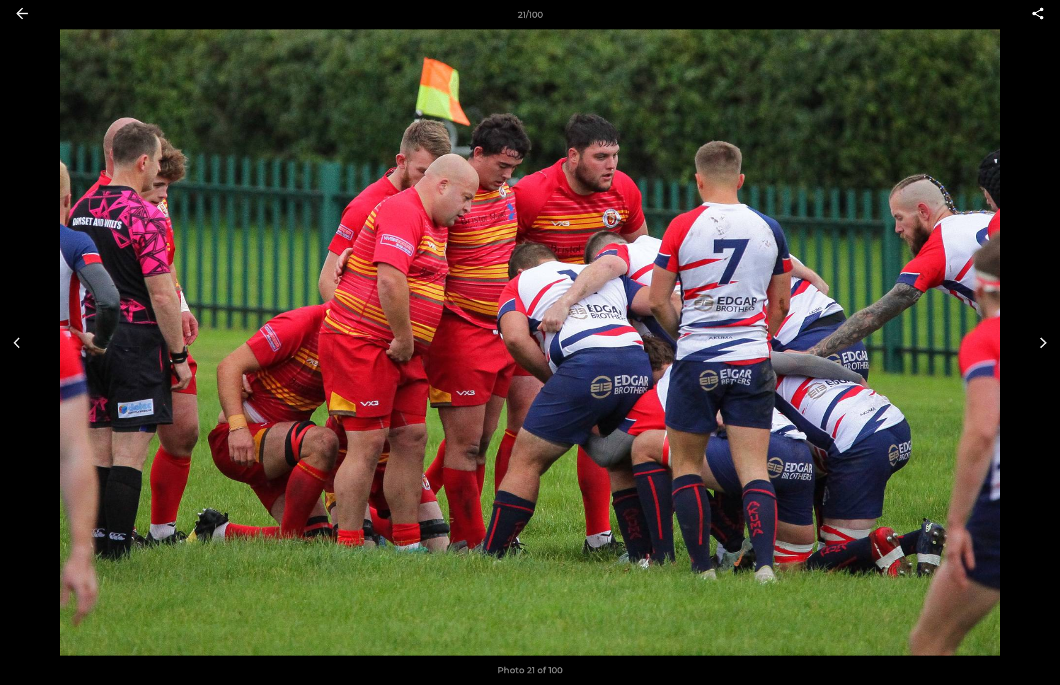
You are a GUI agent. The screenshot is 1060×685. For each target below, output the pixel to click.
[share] (1038, 14)
